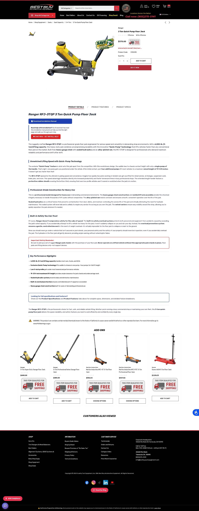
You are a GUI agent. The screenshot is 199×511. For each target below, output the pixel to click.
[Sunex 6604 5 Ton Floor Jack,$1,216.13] (165, 349)
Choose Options (99, 401)
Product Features (100, 107)
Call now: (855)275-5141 (140, 16)
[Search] (116, 8)
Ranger (120, 28)
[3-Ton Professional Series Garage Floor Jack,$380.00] (66, 349)
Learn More (157, 508)
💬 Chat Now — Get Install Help (45, 136)
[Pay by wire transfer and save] (105, 44)
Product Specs (123, 107)
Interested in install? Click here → (130, 48)
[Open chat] (5, 506)
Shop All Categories (42, 15)
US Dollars (164, 14)
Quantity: (121, 56)
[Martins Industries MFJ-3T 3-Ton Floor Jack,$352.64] (99, 349)
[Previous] (165, 22)
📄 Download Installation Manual (43, 121)
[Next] (169, 22)
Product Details (76, 107)
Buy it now (135, 68)
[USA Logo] (126, 8)
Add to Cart (141, 61)
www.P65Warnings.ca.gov (41, 324)
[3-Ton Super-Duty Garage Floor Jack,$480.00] (33, 349)
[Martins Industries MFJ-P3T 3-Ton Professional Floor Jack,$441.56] (132, 349)
